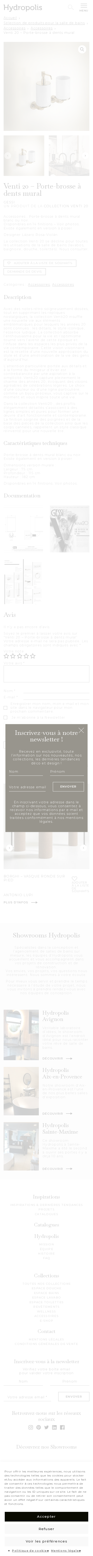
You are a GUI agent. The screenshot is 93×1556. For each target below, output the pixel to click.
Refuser (47, 1529)
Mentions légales (66, 1550)
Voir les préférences (46, 1541)
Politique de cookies (30, 1550)
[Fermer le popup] (81, 731)
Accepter (46, 1516)
